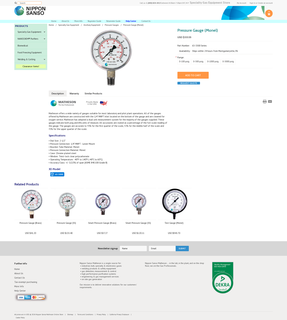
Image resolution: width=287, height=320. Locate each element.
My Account (241, 3)
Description (58, 93)
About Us (65, 21)
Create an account (265, 3)
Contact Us (146, 21)
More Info (78, 21)
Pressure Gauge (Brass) (31, 222)
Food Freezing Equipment (30, 52)
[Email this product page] (270, 101)
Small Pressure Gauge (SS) (138, 222)
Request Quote (188, 83)
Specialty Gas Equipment (29, 31)
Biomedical (23, 45)
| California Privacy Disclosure (117, 314)
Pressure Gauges (112, 25)
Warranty (74, 93)
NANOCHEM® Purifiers (28, 38)
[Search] (15, 2)
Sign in (252, 3)
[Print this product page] (265, 101)
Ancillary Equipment (92, 25)
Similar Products (93, 93)
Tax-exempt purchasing (25, 282)
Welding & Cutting (26, 59)
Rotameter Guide (113, 21)
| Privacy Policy (100, 314)
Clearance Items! (31, 66)
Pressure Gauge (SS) (66, 222)
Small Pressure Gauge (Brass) (102, 222)
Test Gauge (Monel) (174, 222)
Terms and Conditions (85, 314)
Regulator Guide (94, 21)
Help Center (20, 290)
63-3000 (59, 174)
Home (53, 21)
